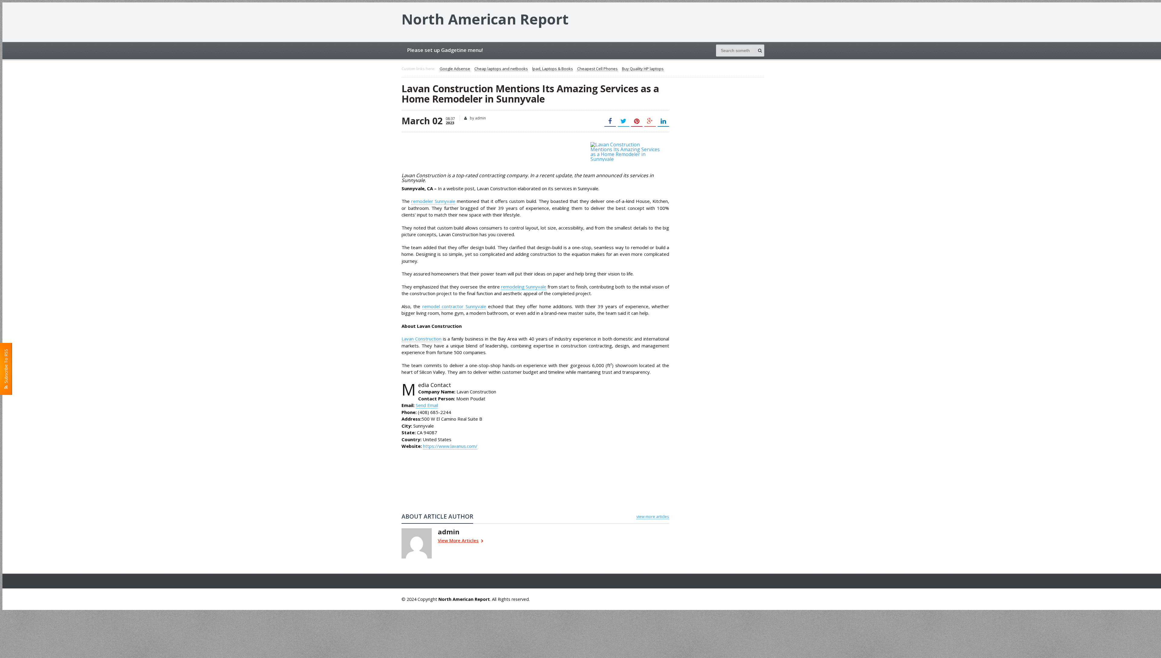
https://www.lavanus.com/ (450, 446)
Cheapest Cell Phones (597, 69)
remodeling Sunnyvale (523, 287)
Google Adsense (455, 69)
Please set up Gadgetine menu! (445, 50)
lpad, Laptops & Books (552, 69)
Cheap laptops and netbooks (501, 69)
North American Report (485, 19)
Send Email (427, 405)
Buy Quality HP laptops (643, 69)
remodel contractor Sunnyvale (454, 306)
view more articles (652, 516)
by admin (477, 118)
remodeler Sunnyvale (433, 201)
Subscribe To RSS (6, 367)
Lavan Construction (421, 339)
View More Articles (458, 540)
